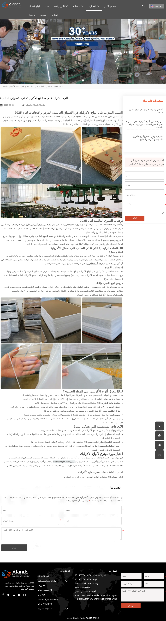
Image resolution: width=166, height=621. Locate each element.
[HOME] (11, 5)
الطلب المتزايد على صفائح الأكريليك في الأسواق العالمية (23, 86)
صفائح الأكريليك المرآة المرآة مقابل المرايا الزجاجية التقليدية (90, 477)
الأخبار (48, 86)
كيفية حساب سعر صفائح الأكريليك (96, 472)
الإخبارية (55, 86)
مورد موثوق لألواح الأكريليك (97, 454)
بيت (61, 86)
